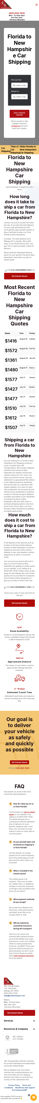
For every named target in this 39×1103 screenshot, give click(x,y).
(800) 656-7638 (17, 13)
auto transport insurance (24, 956)
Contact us (15, 126)
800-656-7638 (22, 768)
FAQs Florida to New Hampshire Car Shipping (28, 149)
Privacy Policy (14, 1085)
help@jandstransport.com (14, 996)
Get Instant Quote (19, 113)
